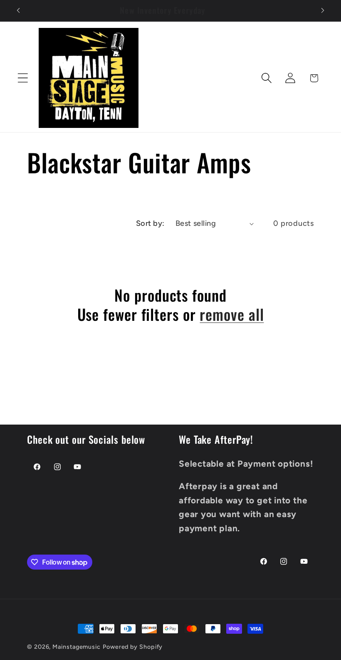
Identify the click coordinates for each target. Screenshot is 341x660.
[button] (23, 78)
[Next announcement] (323, 10)
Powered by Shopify (133, 646)
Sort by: (150, 223)
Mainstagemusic (76, 646)
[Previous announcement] (18, 10)
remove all (232, 314)
